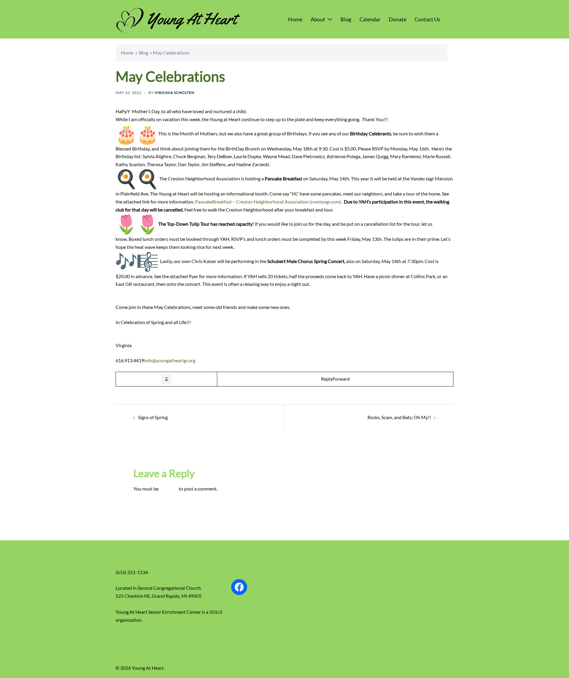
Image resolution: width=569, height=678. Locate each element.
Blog (346, 19)
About (318, 19)
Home (295, 19)
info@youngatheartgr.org (169, 360)
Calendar (370, 19)
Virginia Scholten (174, 92)
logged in (168, 488)
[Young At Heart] (178, 18)
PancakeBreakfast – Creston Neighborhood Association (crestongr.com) (268, 201)
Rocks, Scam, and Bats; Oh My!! (399, 417)
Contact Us (427, 19)
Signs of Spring (153, 417)
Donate (397, 19)
